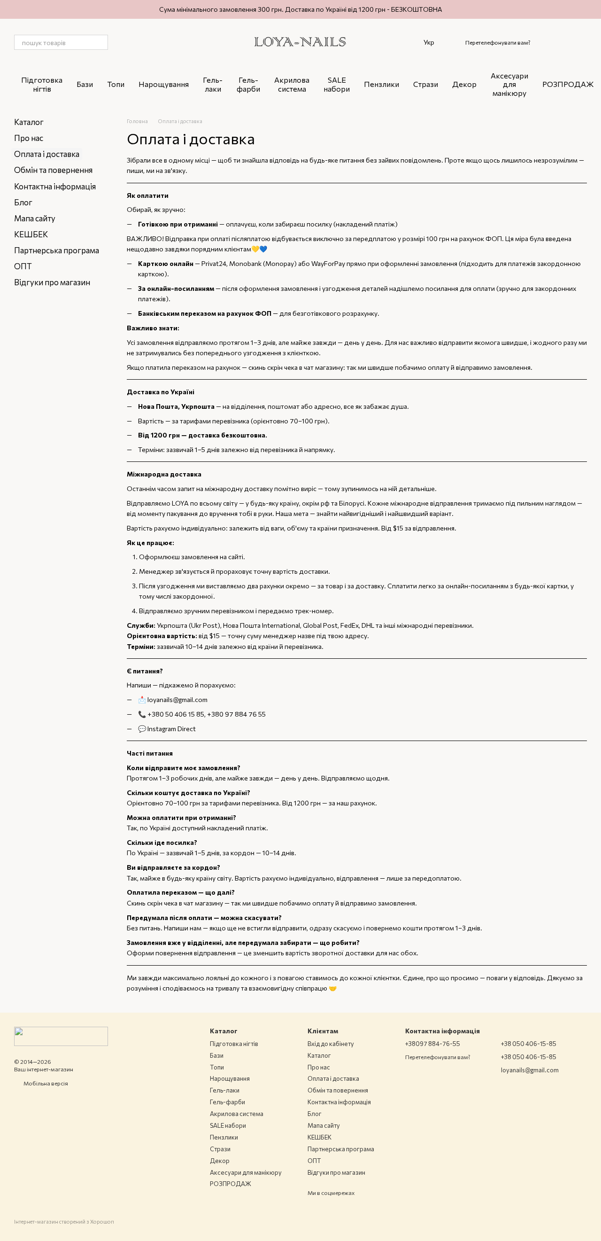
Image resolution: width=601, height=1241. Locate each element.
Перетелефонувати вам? (498, 42)
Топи (115, 83)
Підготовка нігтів (41, 84)
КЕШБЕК (31, 234)
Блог (23, 202)
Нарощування (164, 83)
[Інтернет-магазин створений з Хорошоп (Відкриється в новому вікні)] (64, 1230)
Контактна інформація (55, 186)
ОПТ (23, 266)
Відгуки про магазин (52, 282)
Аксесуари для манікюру (509, 84)
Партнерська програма (56, 250)
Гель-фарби (248, 84)
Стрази (425, 83)
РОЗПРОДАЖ (568, 83)
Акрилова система (291, 84)
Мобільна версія (45, 1083)
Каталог (29, 122)
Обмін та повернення (53, 170)
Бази (85, 83)
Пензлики (381, 83)
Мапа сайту (34, 218)
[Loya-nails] (61, 1035)
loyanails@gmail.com (177, 699)
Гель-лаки (213, 84)
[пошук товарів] (100, 42)
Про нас (28, 138)
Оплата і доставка (333, 1078)
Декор (464, 83)
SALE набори (337, 84)
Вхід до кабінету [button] (331, 1043)
